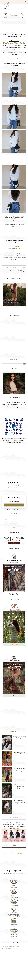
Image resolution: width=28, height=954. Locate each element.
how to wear (6, 853)
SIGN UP (14, 505)
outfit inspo (19, 853)
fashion (21, 850)
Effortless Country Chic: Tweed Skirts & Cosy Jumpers (19, 786)
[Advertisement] (14, 460)
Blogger (25, 942)
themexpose (17, 946)
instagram (6, 521)
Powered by (10, 509)
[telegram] (10, 267)
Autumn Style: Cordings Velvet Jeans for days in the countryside (19, 770)
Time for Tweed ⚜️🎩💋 (11, 302)
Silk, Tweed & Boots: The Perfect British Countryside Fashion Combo (19, 802)
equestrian (15, 850)
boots (9, 850)
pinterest (14, 521)
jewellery (13, 853)
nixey (14, 30)
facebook (14, 527)
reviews (14, 855)
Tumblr (21, 521)
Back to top (21, 950)
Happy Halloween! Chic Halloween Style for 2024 (19, 753)
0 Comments (23, 267)
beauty (4, 850)
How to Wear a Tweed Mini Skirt (14, 822)
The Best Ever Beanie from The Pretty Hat (19, 737)
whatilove (20, 855)
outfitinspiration (7, 855)
